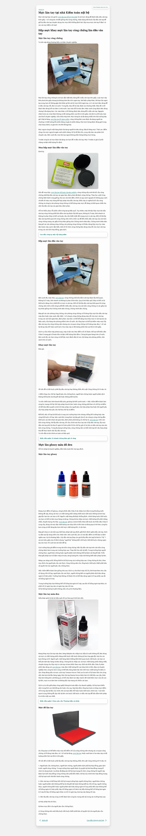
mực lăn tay (59, 298)
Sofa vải (45, 820)
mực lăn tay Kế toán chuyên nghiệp (64, 192)
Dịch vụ (41, 9)
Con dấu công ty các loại (95, 820)
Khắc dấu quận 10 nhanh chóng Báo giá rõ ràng (58, 438)
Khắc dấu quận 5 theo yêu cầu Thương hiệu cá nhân (59, 701)
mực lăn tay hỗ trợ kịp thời (67, 17)
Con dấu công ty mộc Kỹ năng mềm (53, 234)
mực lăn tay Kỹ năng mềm (60, 119)
